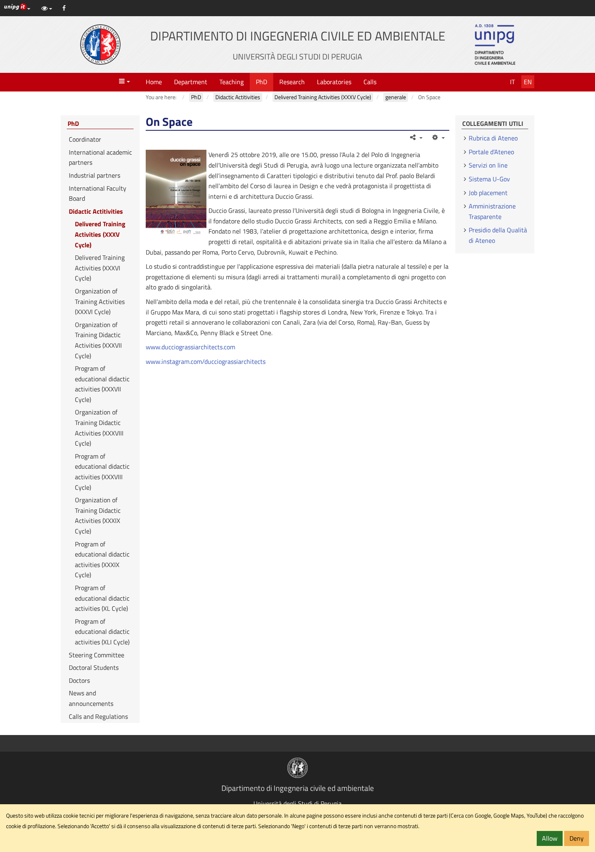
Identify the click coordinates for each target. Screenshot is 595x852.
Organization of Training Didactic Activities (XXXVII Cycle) (98, 340)
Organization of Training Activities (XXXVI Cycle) (100, 301)
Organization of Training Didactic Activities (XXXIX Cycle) (98, 515)
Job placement (488, 193)
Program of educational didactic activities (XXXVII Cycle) (102, 383)
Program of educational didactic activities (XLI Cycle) (102, 631)
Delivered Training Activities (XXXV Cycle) (100, 234)
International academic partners (100, 157)
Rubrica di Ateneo (493, 138)
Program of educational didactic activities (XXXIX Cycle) (102, 559)
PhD (261, 82)
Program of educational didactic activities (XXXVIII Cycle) (102, 471)
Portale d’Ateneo (491, 152)
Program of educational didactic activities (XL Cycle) (102, 598)
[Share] (416, 137)
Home (154, 82)
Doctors (79, 680)
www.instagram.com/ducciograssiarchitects (206, 361)
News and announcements (91, 698)
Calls (369, 82)
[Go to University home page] (100, 44)
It (512, 82)
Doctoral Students (94, 667)
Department (190, 82)
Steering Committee (96, 655)
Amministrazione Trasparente (492, 211)
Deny (577, 838)
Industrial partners (94, 175)
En (528, 82)
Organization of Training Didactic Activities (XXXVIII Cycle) (99, 427)
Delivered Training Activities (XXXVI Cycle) (100, 268)
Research (292, 82)
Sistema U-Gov (489, 179)
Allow (549, 838)
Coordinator (85, 139)
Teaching (231, 82)
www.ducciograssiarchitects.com (190, 347)
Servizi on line (488, 165)
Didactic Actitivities (96, 211)
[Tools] (438, 137)
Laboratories (334, 82)
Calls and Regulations (98, 716)
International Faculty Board (97, 193)
